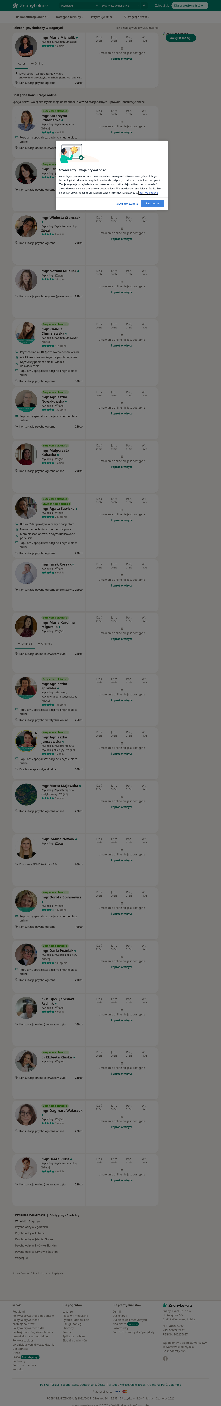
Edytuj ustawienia (127, 203)
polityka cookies (148, 192)
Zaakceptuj (153, 203)
